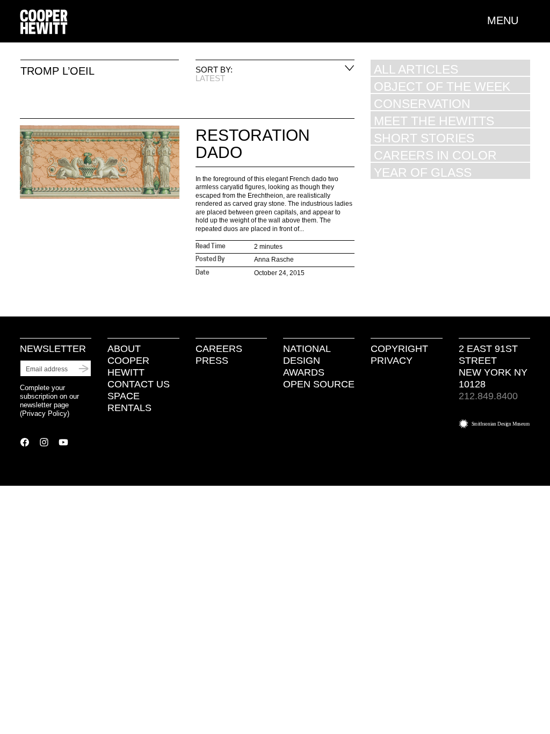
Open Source (318, 384)
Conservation (422, 103)
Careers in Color (435, 155)
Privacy (391, 360)
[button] (508, 20)
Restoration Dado (253, 143)
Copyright (399, 348)
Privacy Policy (44, 413)
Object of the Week (442, 86)
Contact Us (138, 384)
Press (212, 360)
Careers (219, 348)
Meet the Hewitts (434, 120)
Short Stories (424, 138)
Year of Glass (423, 172)
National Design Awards (306, 360)
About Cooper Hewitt (128, 360)
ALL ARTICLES (416, 69)
